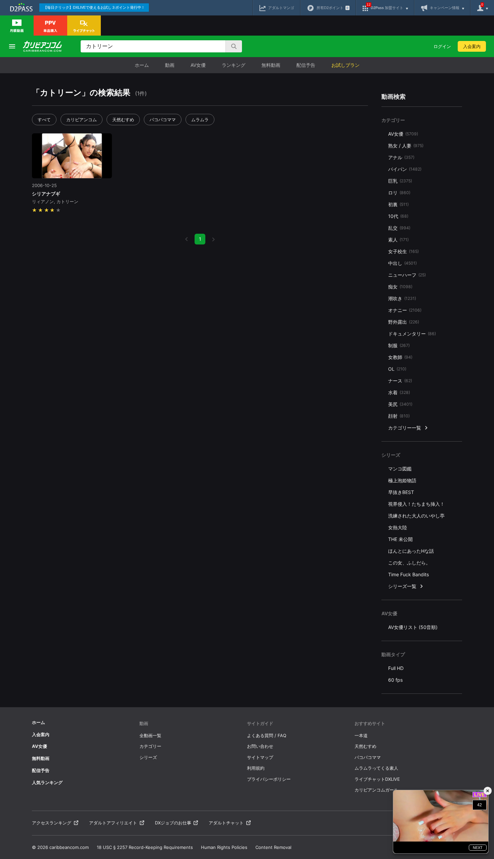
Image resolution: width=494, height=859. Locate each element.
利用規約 (255, 768)
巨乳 (400, 181)
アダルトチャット (226, 822)
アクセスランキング (51, 822)
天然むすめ (123, 119)
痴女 (400, 286)
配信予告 (305, 65)
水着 (399, 392)
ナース (400, 380)
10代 (398, 216)
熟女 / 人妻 (405, 145)
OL (397, 369)
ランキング (233, 65)
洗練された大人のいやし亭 (416, 515)
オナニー (404, 310)
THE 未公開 (400, 539)
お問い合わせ (260, 746)
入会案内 (472, 46)
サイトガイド (260, 723)
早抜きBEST (401, 492)
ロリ (399, 192)
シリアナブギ (46, 193)
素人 (398, 239)
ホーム (142, 65)
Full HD (396, 668)
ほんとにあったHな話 (411, 551)
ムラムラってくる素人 (376, 768)
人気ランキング (47, 782)
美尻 (400, 404)
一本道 (361, 735)
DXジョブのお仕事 (173, 822)
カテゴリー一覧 (404, 428)
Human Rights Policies (224, 847)
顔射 (399, 416)
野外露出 (403, 322)
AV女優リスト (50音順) (413, 627)
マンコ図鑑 (400, 468)
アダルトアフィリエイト (113, 822)
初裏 (398, 204)
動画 (169, 65)
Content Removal (273, 847)
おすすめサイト (370, 723)
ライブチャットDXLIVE (377, 779)
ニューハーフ (407, 275)
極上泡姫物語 (402, 480)
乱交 (399, 228)
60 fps (395, 680)
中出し (402, 263)
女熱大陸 (397, 527)
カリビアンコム (81, 119)
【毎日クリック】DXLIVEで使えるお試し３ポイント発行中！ (94, 7)
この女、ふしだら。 (409, 563)
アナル (401, 157)
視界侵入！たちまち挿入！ (416, 504)
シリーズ (148, 757)
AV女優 (198, 65)
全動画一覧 (150, 735)
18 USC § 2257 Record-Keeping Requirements (145, 847)
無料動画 (270, 65)
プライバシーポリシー (269, 779)
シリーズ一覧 (402, 586)
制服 (399, 345)
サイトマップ (260, 757)
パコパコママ (163, 119)
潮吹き (402, 298)
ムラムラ (200, 119)
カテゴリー (150, 746)
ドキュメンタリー (412, 333)
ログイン (442, 46)
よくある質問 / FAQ (266, 735)
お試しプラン (345, 65)
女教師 (400, 357)
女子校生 (403, 251)
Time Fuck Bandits (408, 574)
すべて (44, 119)
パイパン (404, 169)
